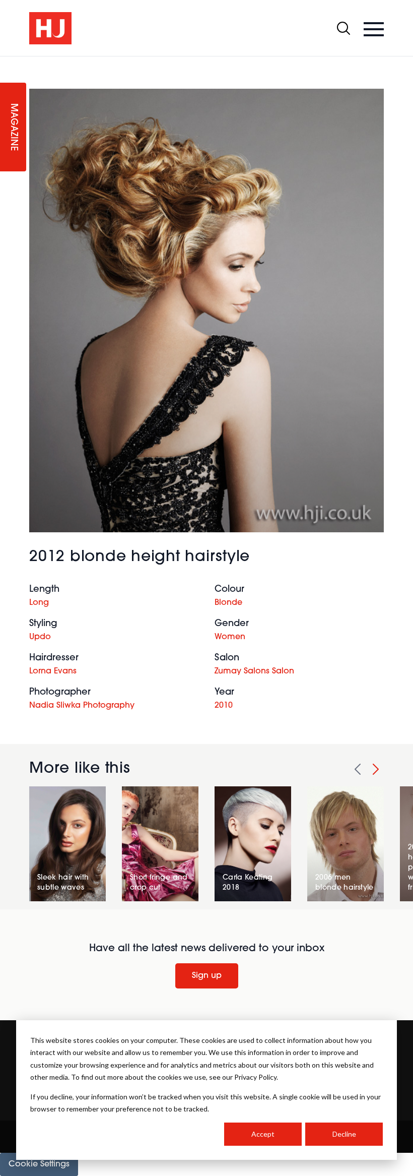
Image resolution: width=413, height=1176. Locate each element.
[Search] (343, 28)
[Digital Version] (8, 62)
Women (230, 637)
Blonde (228, 603)
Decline (344, 1134)
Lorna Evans (53, 671)
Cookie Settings (39, 1164)
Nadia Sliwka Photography (81, 706)
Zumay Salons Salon (254, 671)
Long (39, 603)
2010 (224, 706)
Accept (262, 1134)
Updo (40, 637)
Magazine (13, 127)
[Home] (50, 28)
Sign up (207, 976)
